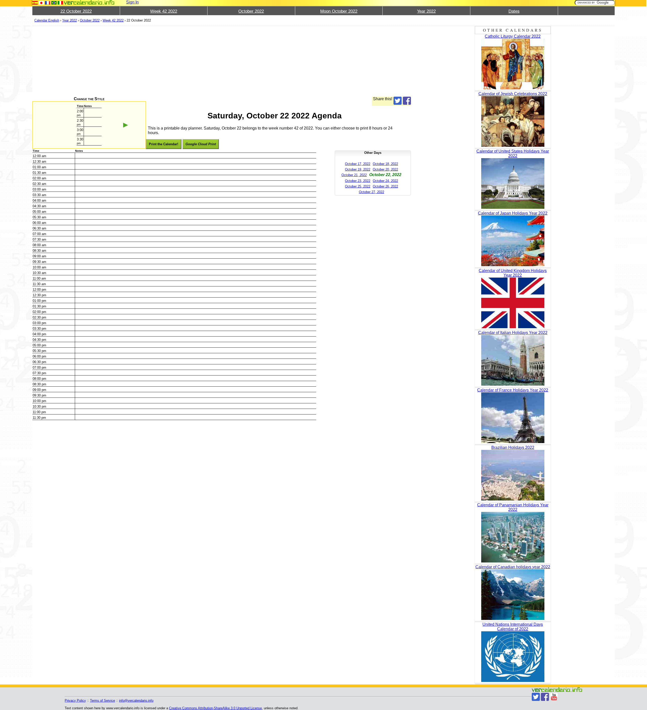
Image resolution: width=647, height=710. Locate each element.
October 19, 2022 (357, 169)
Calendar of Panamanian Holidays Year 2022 (512, 507)
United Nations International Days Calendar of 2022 (512, 626)
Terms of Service (102, 700)
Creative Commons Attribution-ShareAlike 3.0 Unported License (215, 708)
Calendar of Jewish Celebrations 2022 (512, 94)
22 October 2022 (76, 11)
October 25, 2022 (357, 186)
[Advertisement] (184, 61)
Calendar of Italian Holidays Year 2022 (512, 332)
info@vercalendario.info (136, 700)
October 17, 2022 (357, 164)
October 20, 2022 (385, 169)
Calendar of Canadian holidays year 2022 (512, 567)
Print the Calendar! (163, 144)
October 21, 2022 (354, 175)
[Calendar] (89, 2)
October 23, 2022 (357, 181)
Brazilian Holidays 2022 (512, 447)
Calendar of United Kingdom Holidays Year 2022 (513, 272)
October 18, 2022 (385, 164)
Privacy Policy (75, 700)
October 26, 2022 (385, 186)
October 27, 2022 (371, 192)
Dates (514, 11)
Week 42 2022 (163, 11)
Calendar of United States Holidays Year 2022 (512, 153)
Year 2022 (426, 11)
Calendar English (46, 20)
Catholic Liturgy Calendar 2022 (513, 36)
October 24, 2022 (385, 181)
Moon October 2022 (338, 11)
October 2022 (251, 11)
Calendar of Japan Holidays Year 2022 (512, 213)
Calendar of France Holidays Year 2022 (512, 390)
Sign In (132, 2)
